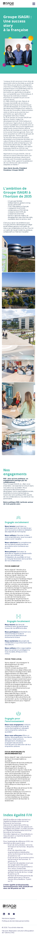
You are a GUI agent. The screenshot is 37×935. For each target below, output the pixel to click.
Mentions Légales (8, 918)
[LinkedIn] (4, 914)
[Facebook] (9, 914)
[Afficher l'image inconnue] (18, 254)
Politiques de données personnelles (15, 921)
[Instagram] (14, 914)
